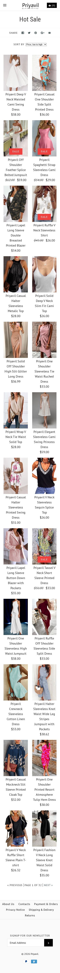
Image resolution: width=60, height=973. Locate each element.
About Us (8, 904)
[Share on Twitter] (29, 33)
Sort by (19, 44)
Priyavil (34, 953)
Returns (30, 915)
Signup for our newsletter (30, 935)
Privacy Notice (15, 909)
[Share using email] (49, 33)
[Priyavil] (30, 5)
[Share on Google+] (42, 33)
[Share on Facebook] (23, 33)
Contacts (24, 904)
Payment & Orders (46, 904)
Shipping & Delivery (41, 909)
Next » (48, 885)
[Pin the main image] (35, 33)
